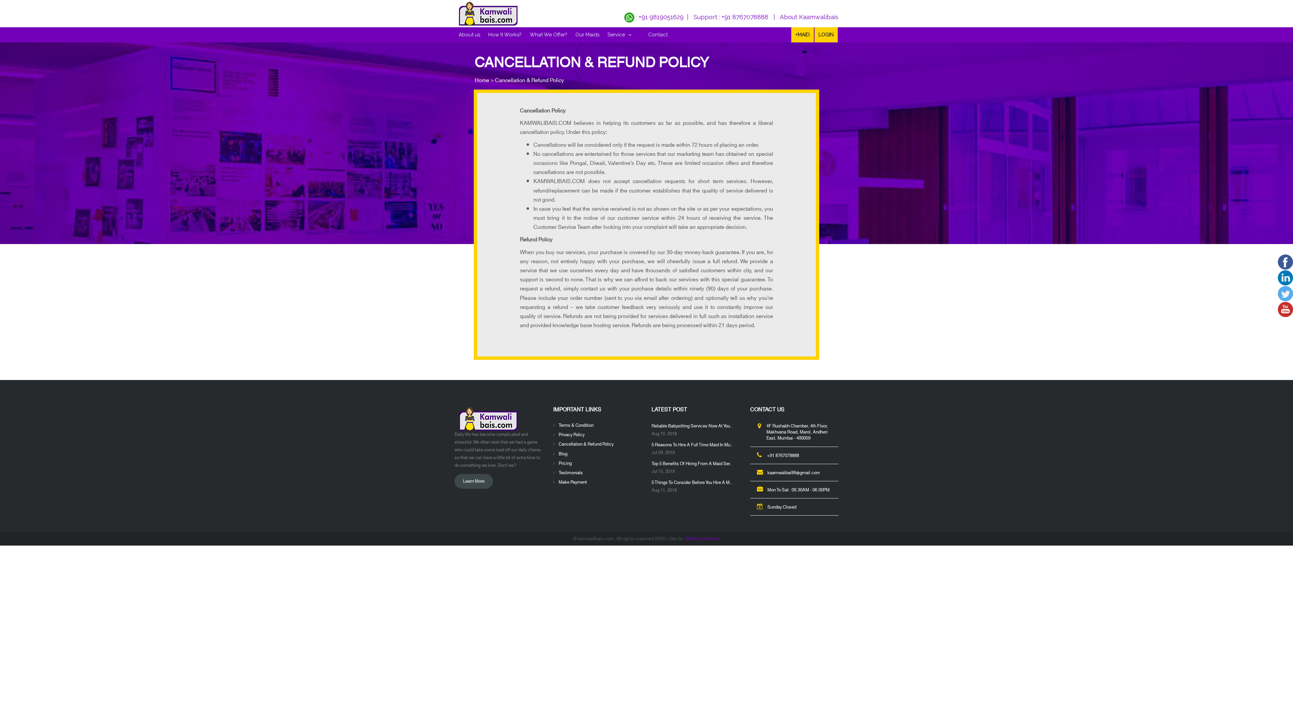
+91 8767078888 (745, 17)
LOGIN (826, 35)
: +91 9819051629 (659, 17)
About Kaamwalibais (809, 17)
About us (469, 35)
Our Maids (587, 35)
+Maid (802, 35)
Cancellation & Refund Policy (586, 444)
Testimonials (571, 473)
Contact (658, 35)
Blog (563, 454)
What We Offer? (548, 35)
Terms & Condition (576, 425)
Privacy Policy (572, 435)
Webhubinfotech (703, 538)
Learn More (474, 481)
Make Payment (573, 482)
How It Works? (505, 35)
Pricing (565, 463)
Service (616, 35)
